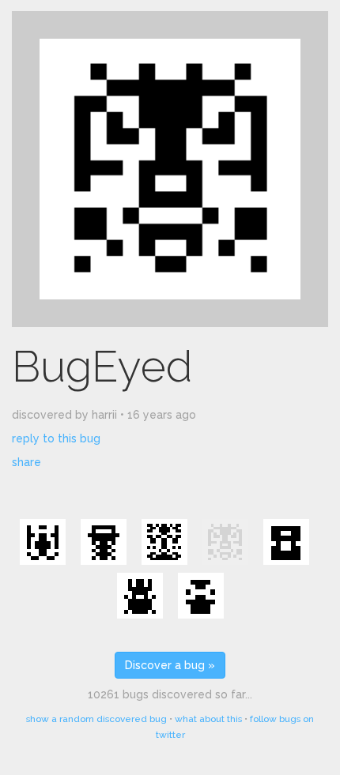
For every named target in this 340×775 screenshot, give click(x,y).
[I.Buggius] (164, 542)
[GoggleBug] (201, 596)
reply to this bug (56, 438)
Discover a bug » (170, 665)
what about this (208, 718)
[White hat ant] (104, 542)
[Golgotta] (43, 542)
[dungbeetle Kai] (140, 596)
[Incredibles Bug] (286, 542)
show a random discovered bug (96, 718)
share (26, 462)
